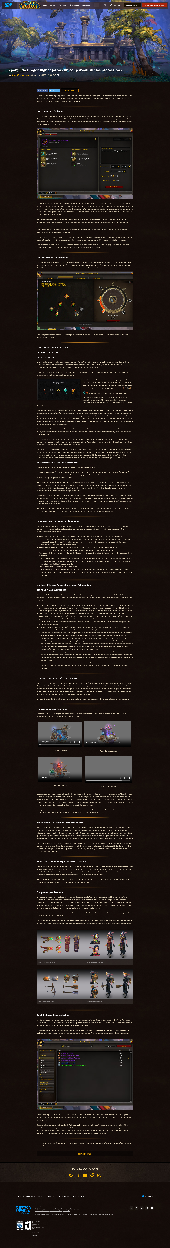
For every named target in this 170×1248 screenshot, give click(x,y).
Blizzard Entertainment (20, 75)
